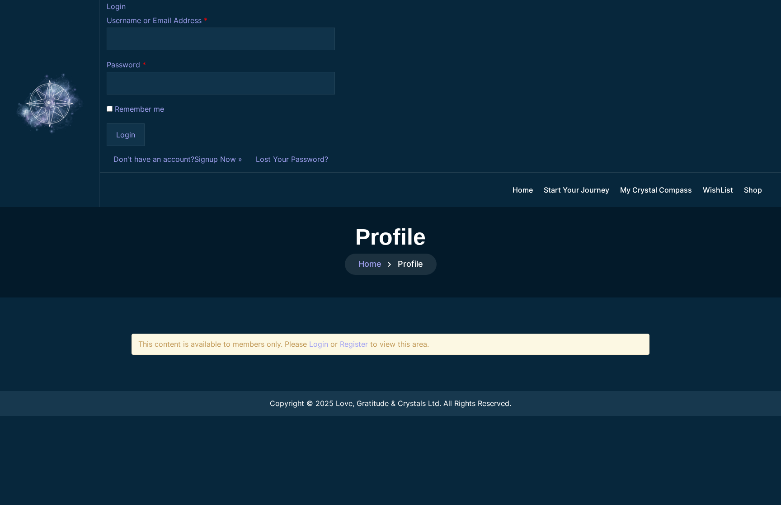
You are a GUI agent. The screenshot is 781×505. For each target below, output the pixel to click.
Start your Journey (576, 189)
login (318, 344)
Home (523, 189)
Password (126, 64)
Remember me (139, 108)
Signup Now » (218, 159)
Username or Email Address (157, 20)
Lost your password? (292, 159)
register (354, 344)
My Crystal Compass (656, 189)
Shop (753, 189)
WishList (718, 189)
